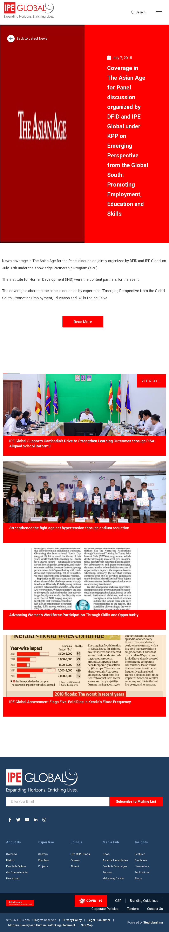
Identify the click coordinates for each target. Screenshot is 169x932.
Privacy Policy (72, 920)
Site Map (87, 925)
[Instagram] (44, 819)
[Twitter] (18, 819)
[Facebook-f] (9, 819)
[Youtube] (27, 819)
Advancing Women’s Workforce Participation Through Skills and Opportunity (73, 615)
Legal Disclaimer (99, 920)
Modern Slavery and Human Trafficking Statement (41, 925)
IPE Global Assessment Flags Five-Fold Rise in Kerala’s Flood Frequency (70, 702)
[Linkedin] (35, 819)
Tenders (133, 909)
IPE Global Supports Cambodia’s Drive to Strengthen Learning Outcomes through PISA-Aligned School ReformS (82, 443)
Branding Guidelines (144, 900)
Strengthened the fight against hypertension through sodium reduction (69, 528)
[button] (160, 12)
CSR (118, 900)
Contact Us (155, 909)
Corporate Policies (105, 909)
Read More (83, 322)
